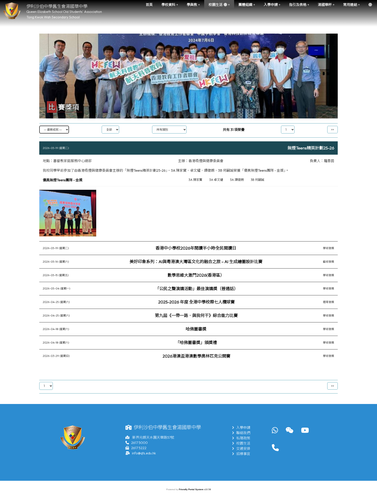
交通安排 (243, 448)
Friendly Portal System (191, 489)
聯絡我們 (243, 433)
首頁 (149, 4)
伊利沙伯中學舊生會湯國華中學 (56, 6)
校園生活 (243, 443)
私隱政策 (243, 438)
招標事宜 (243, 454)
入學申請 (243, 427)
